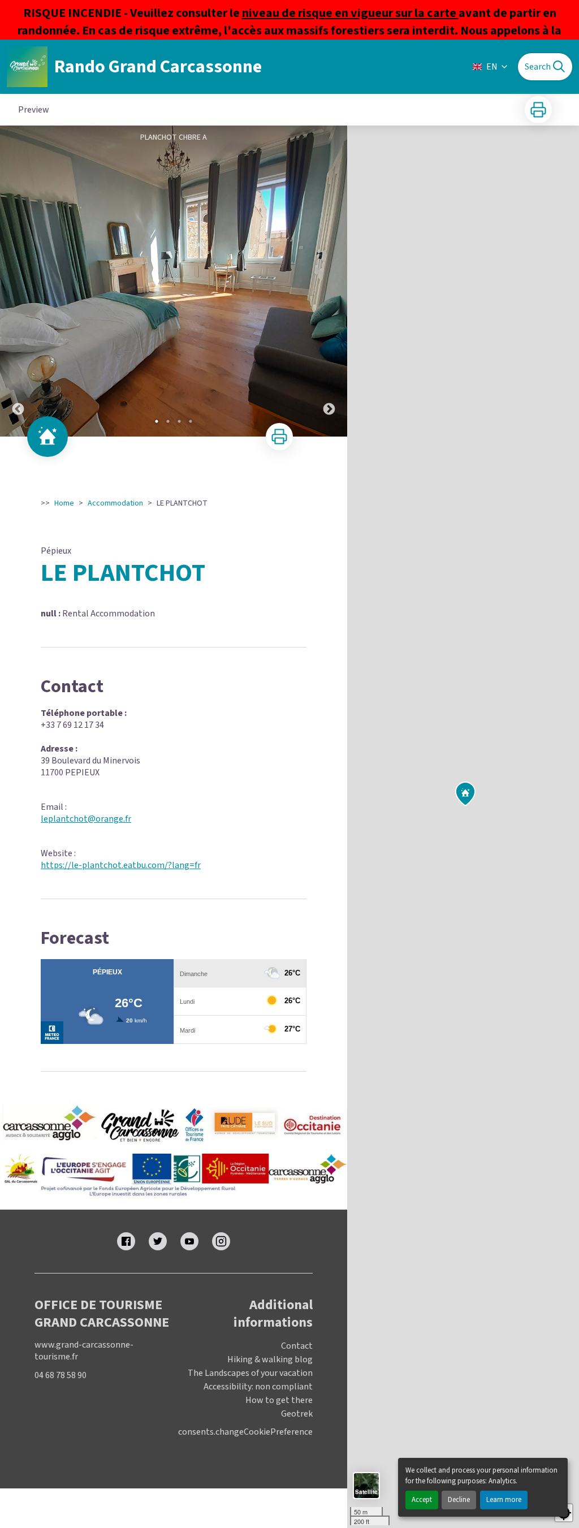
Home (64, 503)
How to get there (279, 1400)
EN (492, 67)
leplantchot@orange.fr (86, 819)
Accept (422, 1500)
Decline (459, 1500)
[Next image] (329, 281)
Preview (33, 109)
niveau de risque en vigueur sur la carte (350, 13)
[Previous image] (18, 281)
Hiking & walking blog (270, 1359)
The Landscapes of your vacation (250, 1373)
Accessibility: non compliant (258, 1386)
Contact (297, 1346)
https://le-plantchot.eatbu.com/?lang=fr (121, 865)
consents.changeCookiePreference (245, 1432)
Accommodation (115, 503)
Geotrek (297, 1414)
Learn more (503, 1500)
